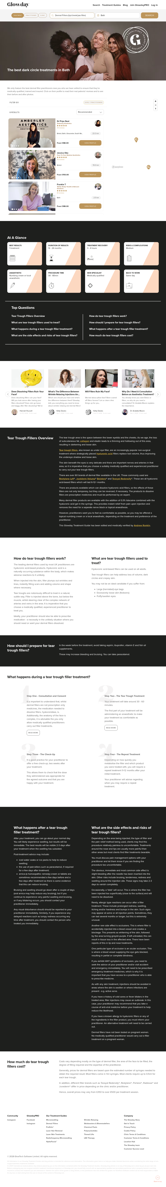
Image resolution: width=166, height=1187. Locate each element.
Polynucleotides (90, 1131)
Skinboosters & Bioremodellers (97, 1123)
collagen (84, 441)
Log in (154, 5)
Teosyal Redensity (121, 478)
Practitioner (31, 15)
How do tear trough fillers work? (108, 316)
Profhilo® (50, 1127)
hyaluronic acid (104, 453)
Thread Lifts (89, 1134)
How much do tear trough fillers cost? (111, 335)
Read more (33, 733)
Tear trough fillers (68, 450)
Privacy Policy (130, 1127)
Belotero (101, 478)
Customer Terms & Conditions (136, 1138)
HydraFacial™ (51, 1142)
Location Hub (129, 1142)
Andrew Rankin (142, 525)
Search (96, 5)
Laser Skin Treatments (55, 1134)
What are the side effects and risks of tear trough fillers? (44, 335)
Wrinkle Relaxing (91, 1120)
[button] (31, 133)
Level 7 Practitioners (93, 102)
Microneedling (52, 1120)
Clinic (42, 15)
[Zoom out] (155, 105)
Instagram (11, 1120)
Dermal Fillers (52, 1123)
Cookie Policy (129, 1131)
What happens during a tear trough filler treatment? (41, 329)
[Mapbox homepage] (117, 166)
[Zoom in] (155, 101)
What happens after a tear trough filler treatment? (118, 329)
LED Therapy (89, 1138)
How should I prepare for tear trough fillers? (114, 322)
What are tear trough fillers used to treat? (35, 322)
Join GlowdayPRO (139, 5)
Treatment (17, 15)
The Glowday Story (132, 1120)
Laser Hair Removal (54, 1131)
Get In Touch (129, 1123)
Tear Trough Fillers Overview (28, 316)
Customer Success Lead (134, 1149)
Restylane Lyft (66, 478)
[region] (135, 133)
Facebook (31, 1120)
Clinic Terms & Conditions (135, 1134)
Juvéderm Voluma (85, 478)
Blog (125, 5)
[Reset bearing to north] (155, 109)
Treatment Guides (111, 5)
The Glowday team (132, 1145)
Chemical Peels (90, 1127)
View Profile (90, 143)
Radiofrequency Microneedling (59, 1138)
